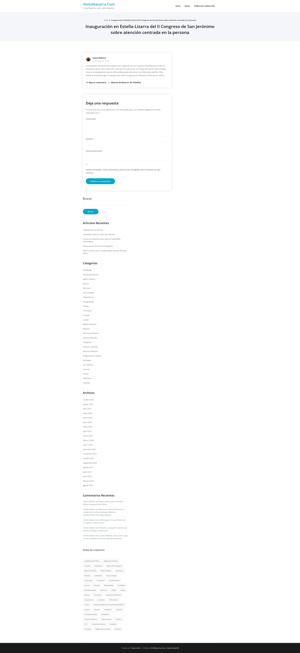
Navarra (86, 329)
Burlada (87, 576)
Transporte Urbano (98, 624)
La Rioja (86, 315)
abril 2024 (87, 431)
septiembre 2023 (90, 463)
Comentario (91, 119)
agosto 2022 (88, 485)
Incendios (101, 600)
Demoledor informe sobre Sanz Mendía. (99, 234)
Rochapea (87, 360)
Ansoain (87, 566)
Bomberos (119, 571)
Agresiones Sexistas (111, 561)
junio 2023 (87, 476)
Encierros (104, 590)
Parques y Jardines (90, 347)
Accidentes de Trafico (92, 561)
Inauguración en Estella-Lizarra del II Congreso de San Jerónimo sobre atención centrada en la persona (153, 20)
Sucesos (86, 369)
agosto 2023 (88, 467)
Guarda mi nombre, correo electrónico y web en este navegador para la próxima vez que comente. (123, 171)
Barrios (86, 283)
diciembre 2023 (89, 449)
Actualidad (87, 270)
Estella (114, 590)
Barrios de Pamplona (114, 566)
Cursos (87, 585)
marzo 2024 (88, 436)
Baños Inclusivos (90, 571)
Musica (87, 610)
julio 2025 (87, 409)
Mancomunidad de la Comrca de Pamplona (109, 605)
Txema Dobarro (99, 58)
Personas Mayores (90, 351)
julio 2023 (87, 472)
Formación (87, 311)
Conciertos (101, 580)
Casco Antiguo (111, 576)
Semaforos (105, 614)
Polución (119, 610)
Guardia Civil (89, 600)
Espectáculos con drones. (93, 230)
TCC (86, 624)
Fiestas (86, 306)
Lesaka (86, 320)
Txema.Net (136, 648)
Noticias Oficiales (90, 338)
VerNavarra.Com (158, 648)
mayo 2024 (87, 427)
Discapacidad (88, 302)
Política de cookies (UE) (204, 6)
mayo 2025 (87, 413)
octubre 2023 (88, 458)
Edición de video (90, 590)
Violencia (88, 629)
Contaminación (114, 580)
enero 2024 (87, 445)
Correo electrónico (94, 151)
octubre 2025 (88, 399)
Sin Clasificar (135, 82)
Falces (123, 590)
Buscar (87, 198)
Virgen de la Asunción (102, 629)
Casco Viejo (88, 580)
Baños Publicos (89, 279)
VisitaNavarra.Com (99, 4)
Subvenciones (106, 619)
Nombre (90, 139)
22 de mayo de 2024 (100, 61)
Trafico (86, 374)
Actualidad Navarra (90, 274)
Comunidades (88, 292)
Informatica (113, 600)
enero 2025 (87, 418)
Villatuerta (87, 378)
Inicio (178, 6)
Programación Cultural (92, 356)
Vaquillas (113, 624)
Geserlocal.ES (173, 648)
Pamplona (87, 342)
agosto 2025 (88, 404)
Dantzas (97, 585)
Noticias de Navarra (120, 82)
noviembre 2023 (90, 454)
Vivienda (86, 383)
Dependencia (88, 297)
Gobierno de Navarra (113, 595)
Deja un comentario (97, 82)
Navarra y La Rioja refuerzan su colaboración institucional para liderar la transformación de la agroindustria (103, 512)
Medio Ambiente (89, 324)
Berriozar (87, 288)
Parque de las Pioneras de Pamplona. (98, 246)
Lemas (87, 605)
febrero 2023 (88, 481)
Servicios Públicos (91, 619)
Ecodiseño (121, 585)
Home (187, 6)
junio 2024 (87, 422)
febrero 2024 (88, 440)
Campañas (98, 576)
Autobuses (98, 566)
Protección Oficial (91, 614)
